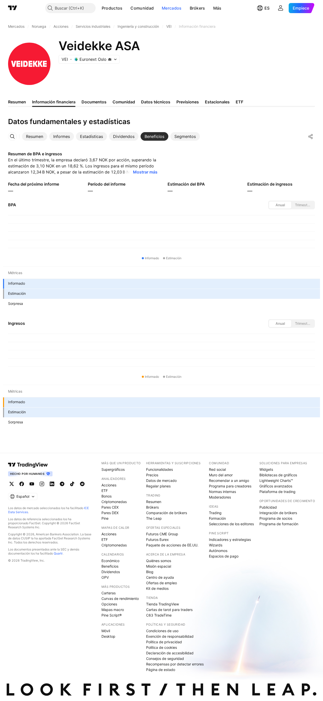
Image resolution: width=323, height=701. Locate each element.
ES (267, 8)
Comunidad (142, 8)
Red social (217, 469)
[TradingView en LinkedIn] (52, 483)
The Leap (154, 518)
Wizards (215, 545)
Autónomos (218, 550)
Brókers (197, 8)
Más (217, 8)
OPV (105, 577)
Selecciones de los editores (231, 524)
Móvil (105, 631)
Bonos (106, 496)
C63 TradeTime (159, 615)
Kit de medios (157, 588)
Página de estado (160, 669)
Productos (112, 8)
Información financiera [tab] (53, 101)
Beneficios (109, 566)
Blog (149, 572)
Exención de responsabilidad (170, 636)
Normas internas (222, 491)
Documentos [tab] (94, 101)
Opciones (109, 604)
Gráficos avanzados (275, 486)
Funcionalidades (159, 469)
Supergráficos (113, 469)
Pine (105, 518)
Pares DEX (110, 513)
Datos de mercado (161, 480)
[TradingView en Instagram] (41, 483)
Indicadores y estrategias (230, 539)
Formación (217, 518)
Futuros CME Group (162, 534)
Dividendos (110, 572)
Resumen (153, 502)
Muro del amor (221, 475)
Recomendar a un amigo (229, 480)
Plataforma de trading (277, 491)
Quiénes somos (158, 561)
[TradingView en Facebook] (21, 483)
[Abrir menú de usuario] (281, 8)
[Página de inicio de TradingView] (12, 8)
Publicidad (268, 507)
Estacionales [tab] (217, 101)
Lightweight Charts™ (276, 480)
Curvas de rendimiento (120, 598)
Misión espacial (158, 566)
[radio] (280, 205)
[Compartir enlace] (310, 136)
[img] (109, 59)
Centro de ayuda (160, 577)
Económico (110, 561)
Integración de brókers (278, 513)
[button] (126, 8)
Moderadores (220, 497)
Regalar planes (158, 486)
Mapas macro (112, 609)
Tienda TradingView (162, 604)
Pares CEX (110, 507)
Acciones (108, 485)
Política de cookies (161, 647)
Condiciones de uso (162, 631)
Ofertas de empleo (161, 583)
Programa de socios (275, 518)
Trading (215, 513)
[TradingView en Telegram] (62, 483)
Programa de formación (278, 524)
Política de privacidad (164, 642)
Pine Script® (111, 615)
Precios (152, 475)
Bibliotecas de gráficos (278, 475)
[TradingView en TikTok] (72, 483)
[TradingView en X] (11, 483)
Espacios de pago (223, 556)
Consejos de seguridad (165, 658)
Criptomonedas (114, 502)
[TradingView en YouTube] (31, 483)
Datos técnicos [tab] (155, 101)
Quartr (58, 553)
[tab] (34, 136)
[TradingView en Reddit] (82, 483)
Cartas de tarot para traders (169, 609)
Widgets (266, 469)
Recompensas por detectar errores (175, 664)
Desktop (108, 636)
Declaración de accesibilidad (170, 653)
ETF (104, 490)
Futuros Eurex (157, 539)
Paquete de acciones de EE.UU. (172, 545)
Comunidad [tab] (124, 101)
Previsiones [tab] (187, 101)
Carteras (108, 593)
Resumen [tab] (17, 101)
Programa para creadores (230, 486)
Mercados (171, 8)
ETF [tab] (239, 101)
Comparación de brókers (166, 513)
